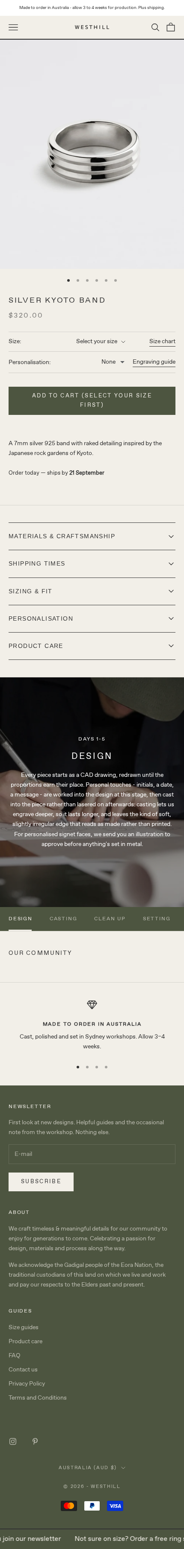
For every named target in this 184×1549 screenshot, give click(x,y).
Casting (63, 919)
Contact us (23, 1370)
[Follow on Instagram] (13, 1441)
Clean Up (109, 919)
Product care (25, 1341)
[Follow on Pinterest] (35, 1441)
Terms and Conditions (38, 1398)
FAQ (15, 1355)
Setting (157, 919)
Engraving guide (154, 362)
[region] (92, 1026)
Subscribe (41, 1181)
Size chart (162, 341)
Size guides (24, 1327)
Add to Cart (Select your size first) (92, 400)
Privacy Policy (27, 1384)
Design (21, 919)
